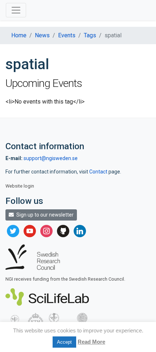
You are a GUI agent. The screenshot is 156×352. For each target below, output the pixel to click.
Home (18, 35)
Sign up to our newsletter (44, 215)
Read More (91, 342)
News (42, 35)
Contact (98, 172)
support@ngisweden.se (51, 158)
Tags (90, 35)
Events (66, 35)
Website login (19, 186)
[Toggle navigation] (16, 10)
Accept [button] (64, 342)
